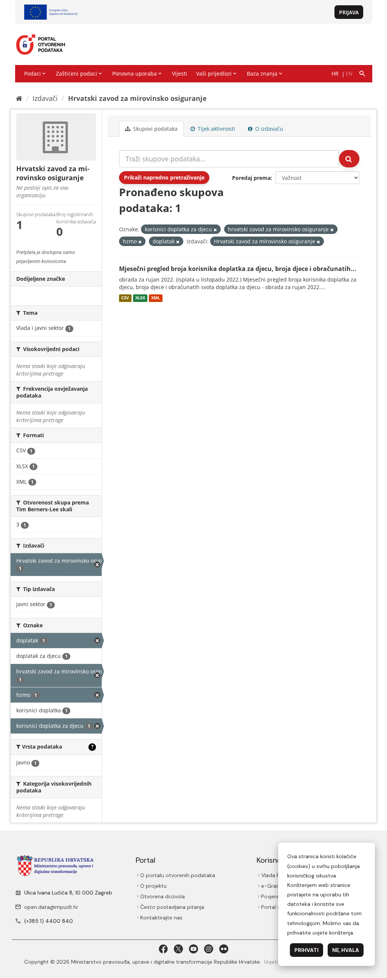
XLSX (140, 298)
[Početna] (19, 98)
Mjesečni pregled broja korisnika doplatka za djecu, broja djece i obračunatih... (237, 269)
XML (155, 298)
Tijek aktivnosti (215, 128)
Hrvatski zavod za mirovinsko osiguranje (137, 98)
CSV (125, 298)
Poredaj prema (251, 177)
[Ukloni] (215, 229)
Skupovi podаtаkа (155, 128)
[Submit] (349, 158)
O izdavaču (268, 128)
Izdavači (45, 98)
